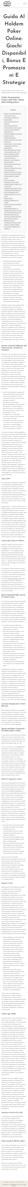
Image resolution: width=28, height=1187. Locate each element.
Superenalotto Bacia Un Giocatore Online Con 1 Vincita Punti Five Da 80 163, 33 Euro (13, 210)
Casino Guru (7, 142)
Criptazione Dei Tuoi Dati (11, 182)
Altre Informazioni (9, 180)
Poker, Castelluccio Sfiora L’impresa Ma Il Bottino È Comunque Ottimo (11, 156)
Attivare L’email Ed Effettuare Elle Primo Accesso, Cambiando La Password (12, 115)
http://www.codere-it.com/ (15, 578)
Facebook (6, 1182)
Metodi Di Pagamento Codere (13, 134)
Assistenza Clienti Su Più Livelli (13, 140)
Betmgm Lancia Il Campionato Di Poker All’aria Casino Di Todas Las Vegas (12, 222)
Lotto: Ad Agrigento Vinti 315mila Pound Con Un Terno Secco (12, 194)
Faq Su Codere (8, 198)
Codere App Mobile (10, 138)
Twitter (12, 1182)
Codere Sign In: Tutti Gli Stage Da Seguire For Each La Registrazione (12, 146)
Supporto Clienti (9, 136)
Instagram (18, 1182)
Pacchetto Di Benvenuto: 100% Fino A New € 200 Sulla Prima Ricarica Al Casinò (12, 216)
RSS (24, 1182)
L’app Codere (8, 119)
